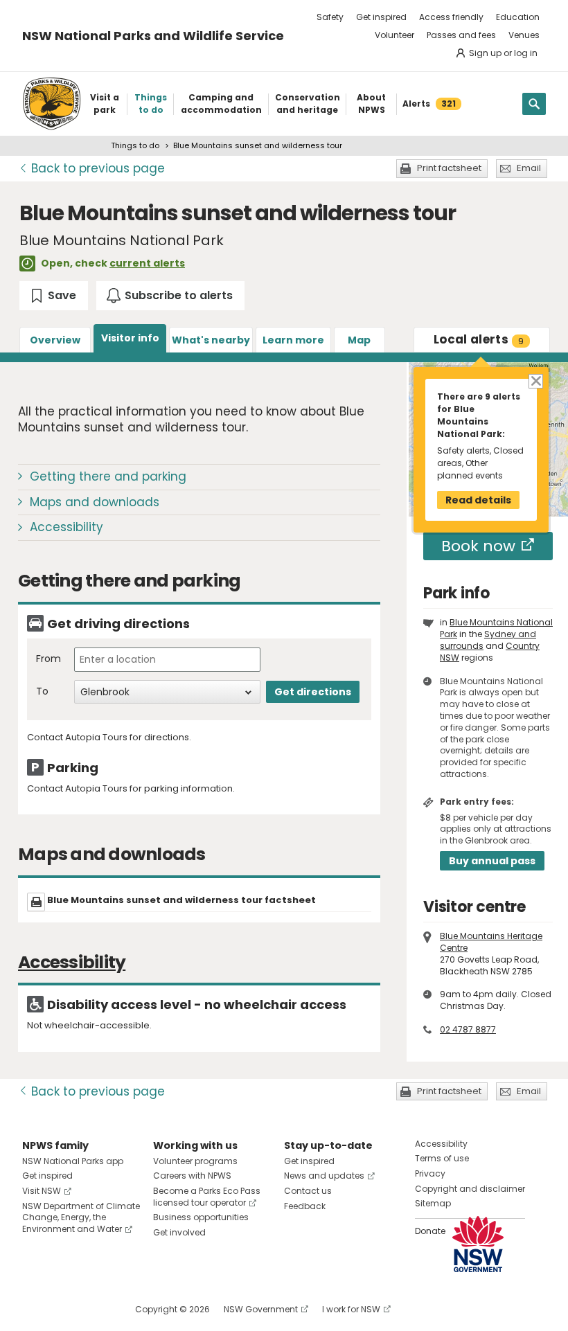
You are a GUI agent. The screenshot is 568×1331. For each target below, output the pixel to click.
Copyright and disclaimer (470, 1189)
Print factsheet (449, 168)
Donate (430, 1231)
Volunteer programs (195, 1161)
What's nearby (211, 340)
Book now (478, 546)
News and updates (324, 1175)
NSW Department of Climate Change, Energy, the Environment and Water (81, 1217)
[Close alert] (535, 380)
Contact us (308, 1191)
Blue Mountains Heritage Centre (491, 942)
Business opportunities (201, 1217)
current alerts (147, 263)
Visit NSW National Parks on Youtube (94, 1309)
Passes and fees (461, 35)
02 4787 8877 (468, 1029)
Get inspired (381, 17)
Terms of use (442, 1158)
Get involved (179, 1232)
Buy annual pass (492, 861)
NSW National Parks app (72, 1161)
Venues (524, 35)
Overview (55, 340)
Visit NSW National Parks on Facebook (35, 1309)
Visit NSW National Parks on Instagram (65, 1309)
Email (529, 168)
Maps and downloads (94, 502)
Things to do (135, 145)
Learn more (293, 340)
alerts (479, 339)
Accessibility (66, 527)
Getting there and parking (108, 476)
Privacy (430, 1173)
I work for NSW (351, 1309)
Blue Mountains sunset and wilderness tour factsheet (181, 899)
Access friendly (451, 17)
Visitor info (130, 338)
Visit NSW (41, 1191)
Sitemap (433, 1203)
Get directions (312, 692)
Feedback (305, 1206)
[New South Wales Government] (478, 1244)
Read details (478, 500)
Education (518, 17)
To (42, 691)
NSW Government (261, 1309)
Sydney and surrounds (488, 640)
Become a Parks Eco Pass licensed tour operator (206, 1196)
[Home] (51, 104)
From (48, 659)
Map (359, 340)
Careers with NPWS (192, 1175)
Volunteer (394, 35)
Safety (330, 17)
